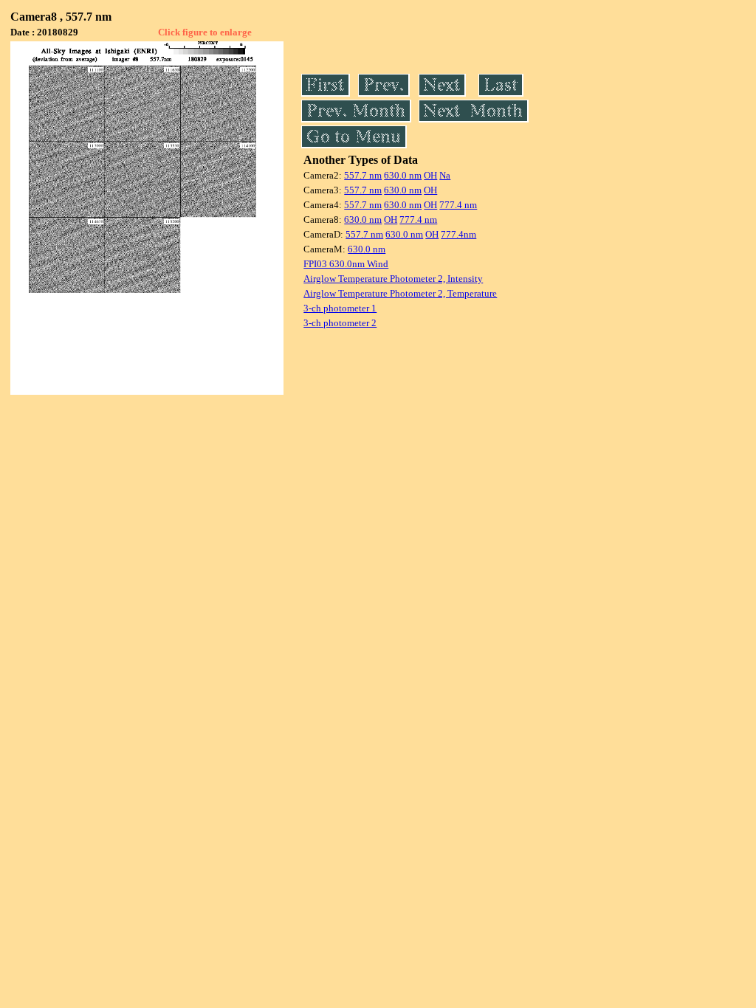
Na (444, 175)
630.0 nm (403, 175)
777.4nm (458, 234)
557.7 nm (363, 175)
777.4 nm (458, 204)
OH (430, 175)
